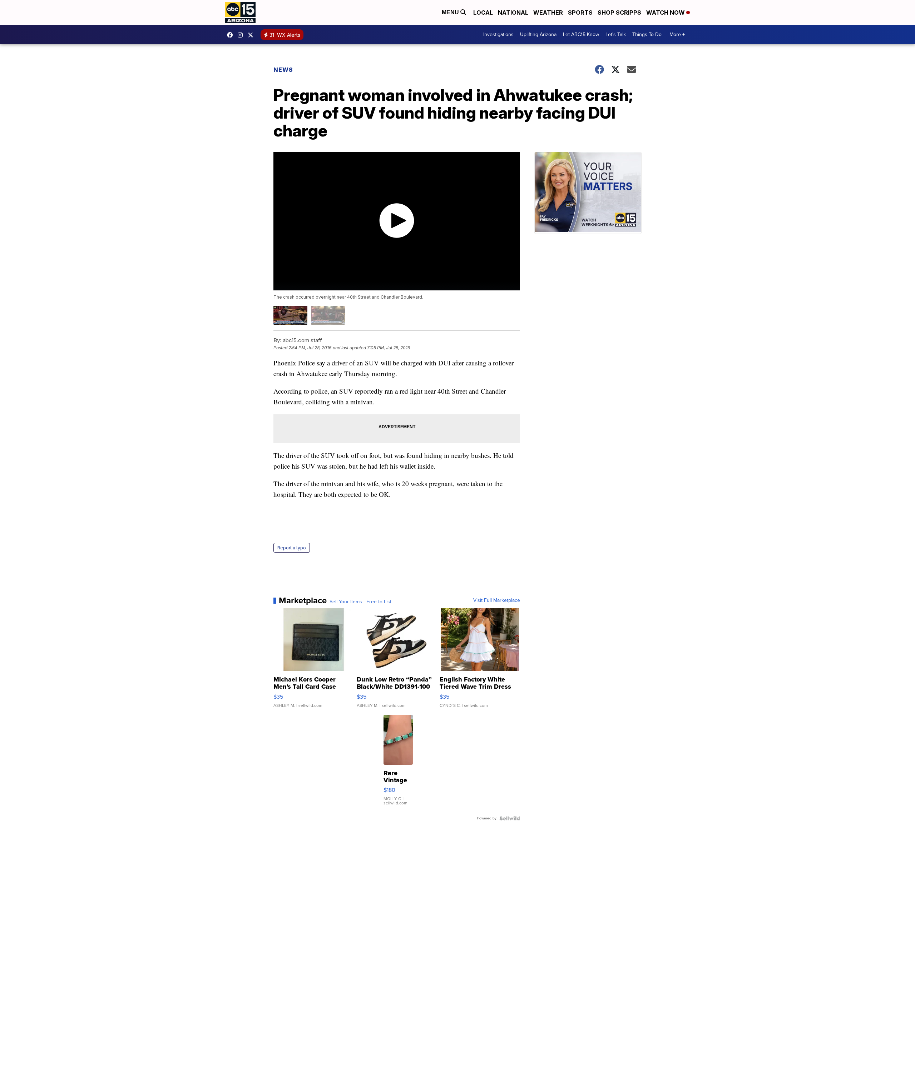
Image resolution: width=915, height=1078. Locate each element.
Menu (451, 12)
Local (483, 12)
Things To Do (647, 34)
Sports (580, 12)
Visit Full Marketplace (496, 600)
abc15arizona (242, 35)
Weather (548, 12)
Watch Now (666, 12)
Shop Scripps (619, 12)
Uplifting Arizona (538, 34)
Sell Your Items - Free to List (360, 601)
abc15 (231, 35)
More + (677, 34)
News (283, 69)
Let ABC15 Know (581, 34)
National (513, 12)
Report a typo (291, 547)
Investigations (498, 34)
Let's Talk (615, 34)
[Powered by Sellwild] (509, 818)
